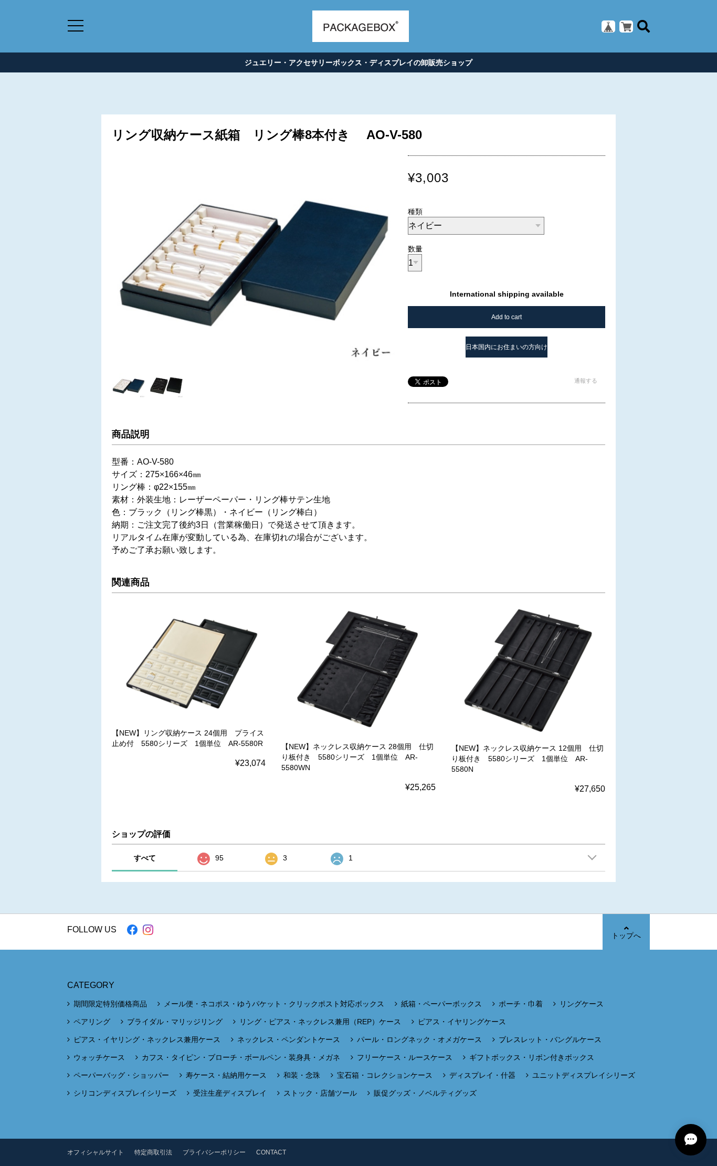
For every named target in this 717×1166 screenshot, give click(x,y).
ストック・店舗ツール (320, 1093)
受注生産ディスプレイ (230, 1093)
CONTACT (271, 1152)
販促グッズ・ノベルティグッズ (425, 1093)
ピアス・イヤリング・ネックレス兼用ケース (146, 1039)
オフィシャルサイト (95, 1152)
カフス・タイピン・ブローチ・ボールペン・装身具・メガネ (241, 1057)
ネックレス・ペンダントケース (288, 1039)
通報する (585, 380)
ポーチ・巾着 (521, 1004)
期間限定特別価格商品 (110, 1004)
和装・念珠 (301, 1075)
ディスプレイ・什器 (482, 1075)
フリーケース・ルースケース (404, 1057)
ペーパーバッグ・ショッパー (121, 1075)
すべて (145, 858)
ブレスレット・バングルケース (550, 1039)
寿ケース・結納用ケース (226, 1075)
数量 (415, 249)
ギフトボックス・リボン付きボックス (531, 1057)
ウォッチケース (99, 1057)
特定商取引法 (153, 1152)
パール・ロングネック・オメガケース (419, 1039)
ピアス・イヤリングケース (462, 1021)
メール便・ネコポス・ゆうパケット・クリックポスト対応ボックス (274, 1004)
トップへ (626, 935)
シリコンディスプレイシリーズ (124, 1093)
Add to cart (506, 317)
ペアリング (91, 1021)
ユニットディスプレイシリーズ (583, 1075)
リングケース (582, 1004)
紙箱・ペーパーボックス (441, 1004)
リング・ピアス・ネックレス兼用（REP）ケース (320, 1021)
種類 (415, 211)
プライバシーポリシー (214, 1152)
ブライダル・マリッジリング (175, 1021)
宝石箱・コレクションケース (385, 1075)
